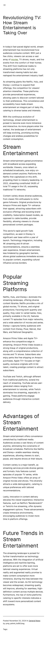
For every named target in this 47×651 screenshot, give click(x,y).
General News (34, 621)
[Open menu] (4, 5)
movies (14, 59)
